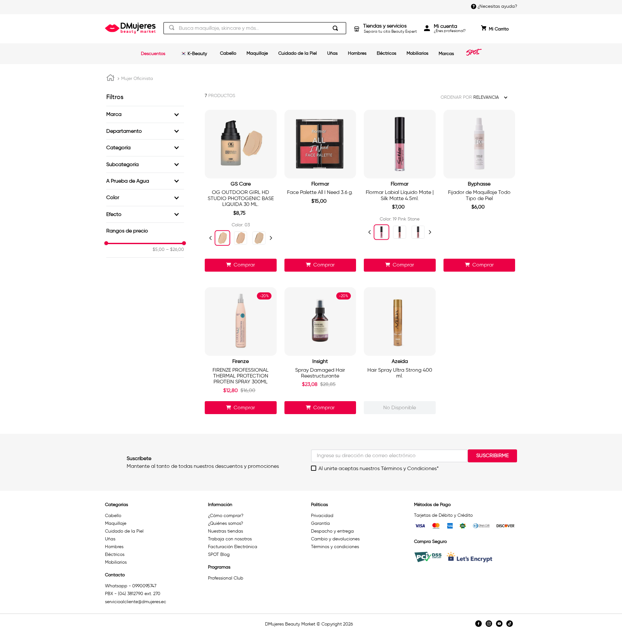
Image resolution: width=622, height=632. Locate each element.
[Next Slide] (271, 238)
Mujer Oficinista (137, 78)
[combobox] (254, 28)
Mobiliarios (417, 53)
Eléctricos (386, 53)
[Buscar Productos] (336, 28)
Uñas (332, 53)
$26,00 (175, 249)
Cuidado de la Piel (297, 53)
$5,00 (159, 249)
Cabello (228, 53)
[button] (145, 114)
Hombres (357, 53)
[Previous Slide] (210, 238)
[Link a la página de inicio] (110, 78)
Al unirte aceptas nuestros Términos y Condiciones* (378, 468)
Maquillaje (257, 53)
